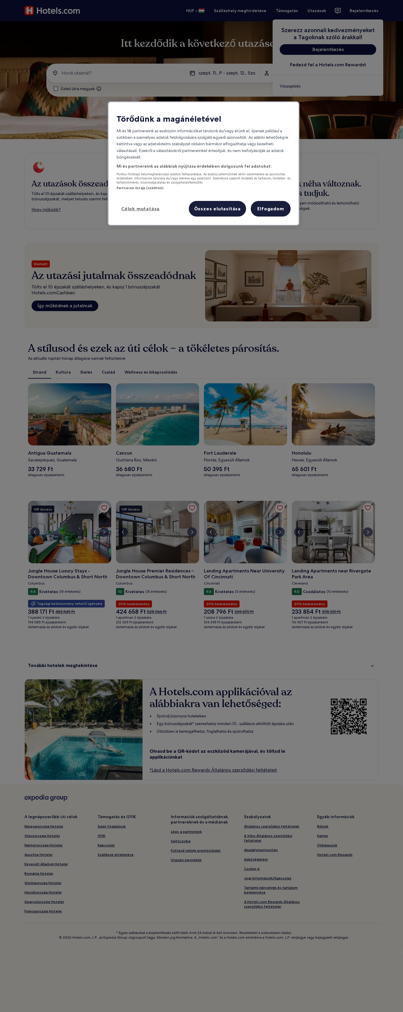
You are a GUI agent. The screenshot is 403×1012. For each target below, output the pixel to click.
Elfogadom (270, 209)
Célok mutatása (140, 209)
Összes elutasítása (217, 209)
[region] (203, 163)
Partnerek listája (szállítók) (140, 188)
